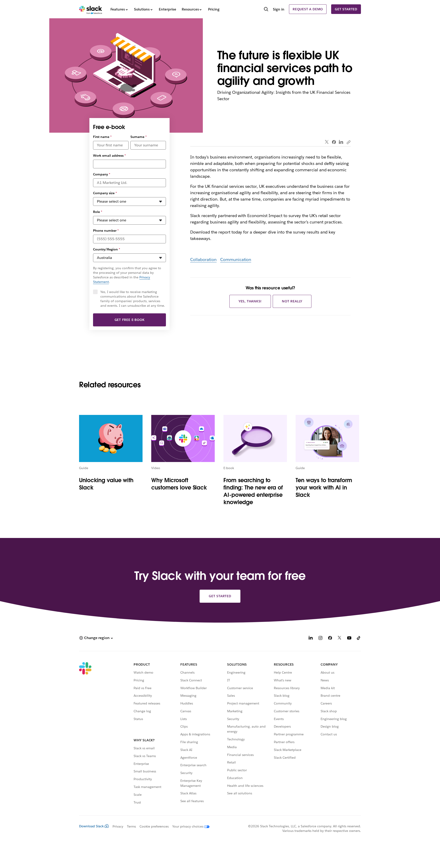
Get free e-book (130, 320)
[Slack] (90, 9)
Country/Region (106, 249)
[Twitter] (327, 142)
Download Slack (91, 826)
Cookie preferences (154, 826)
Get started (346, 9)
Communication (235, 259)
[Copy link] (348, 142)
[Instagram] (320, 638)
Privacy (118, 826)
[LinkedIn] (341, 142)
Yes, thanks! (250, 301)
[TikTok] (359, 638)
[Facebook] (334, 142)
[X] (340, 638)
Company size (105, 193)
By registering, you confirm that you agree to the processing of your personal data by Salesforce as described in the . (127, 275)
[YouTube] (349, 638)
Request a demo (308, 9)
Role (97, 212)
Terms (131, 826)
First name (102, 137)
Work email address (109, 155)
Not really (292, 301)
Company (101, 174)
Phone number (106, 230)
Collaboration (203, 259)
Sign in (278, 9)
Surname (138, 137)
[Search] (266, 9)
